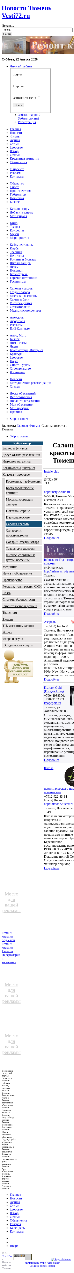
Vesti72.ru (7, 1256)
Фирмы (34, 425)
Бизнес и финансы (15, 448)
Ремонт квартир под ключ (8, 936)
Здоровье (16, 1209)
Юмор (14, 1213)
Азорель (50, 622)
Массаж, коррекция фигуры (19, 502)
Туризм (7, 619)
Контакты (17, 1231)
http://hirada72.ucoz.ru (58, 804)
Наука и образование (17, 573)
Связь (6, 593)
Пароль (18, 86)
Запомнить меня (24, 97)
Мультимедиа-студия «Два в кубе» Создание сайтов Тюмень (42, 1264)
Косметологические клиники (20, 490)
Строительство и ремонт (19, 606)
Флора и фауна (12, 638)
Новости (16, 1198)
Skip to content (19, 418)
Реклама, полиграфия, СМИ (22, 586)
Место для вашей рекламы (11, 902)
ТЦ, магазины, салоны (18, 625)
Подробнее (51, 538)
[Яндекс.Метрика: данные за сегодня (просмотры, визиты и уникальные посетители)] (61, 1259)
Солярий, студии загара (22, 542)
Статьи (15, 1216)
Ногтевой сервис (18, 511)
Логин (17, 75)
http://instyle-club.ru (57, 492)
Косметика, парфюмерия (23, 481)
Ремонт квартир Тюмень (7, 947)
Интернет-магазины (16, 461)
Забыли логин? (28, 118)
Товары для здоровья (20, 548)
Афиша (15, 1202)
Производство (12, 580)
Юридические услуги (17, 645)
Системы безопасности (18, 599)
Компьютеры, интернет (18, 468)
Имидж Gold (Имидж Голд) (54, 689)
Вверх (14, 1245)
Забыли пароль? (29, 114)
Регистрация (27, 122)
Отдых (14, 1205)
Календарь (17, 1227)
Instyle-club (51, 471)
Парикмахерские (18, 517)
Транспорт (9, 612)
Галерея (15, 1224)
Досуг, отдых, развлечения (21, 455)
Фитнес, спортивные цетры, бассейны (20, 557)
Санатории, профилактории (17, 533)
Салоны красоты (17, 524)
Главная (22, 425)
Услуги (7, 632)
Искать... (8, 25)
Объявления (18, 1220)
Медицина (9, 567)
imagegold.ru (52, 703)
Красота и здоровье (16, 474)
